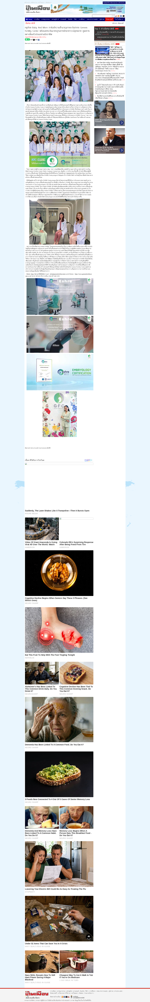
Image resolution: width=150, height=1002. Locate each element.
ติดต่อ (81, 993)
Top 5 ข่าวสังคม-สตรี (104, 28)
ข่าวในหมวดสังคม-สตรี (105, 44)
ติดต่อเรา (49, 2)
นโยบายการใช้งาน (64, 993)
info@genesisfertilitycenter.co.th (59, 274)
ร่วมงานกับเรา (88, 993)
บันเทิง (70, 19)
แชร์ (31, 39)
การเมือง (36, 19)
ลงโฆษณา (41, 2)
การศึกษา (82, 19)
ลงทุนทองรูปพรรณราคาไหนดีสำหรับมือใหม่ (110, 37)
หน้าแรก (27, 2)
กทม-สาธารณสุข (92, 19)
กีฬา (75, 19)
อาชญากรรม (46, 19)
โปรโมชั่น (118, 19)
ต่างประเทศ (118, 991)
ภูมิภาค (102, 19)
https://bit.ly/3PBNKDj (37, 274)
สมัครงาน (34, 2)
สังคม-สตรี (109, 19)
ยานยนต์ (63, 19)
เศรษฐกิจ (54, 19)
